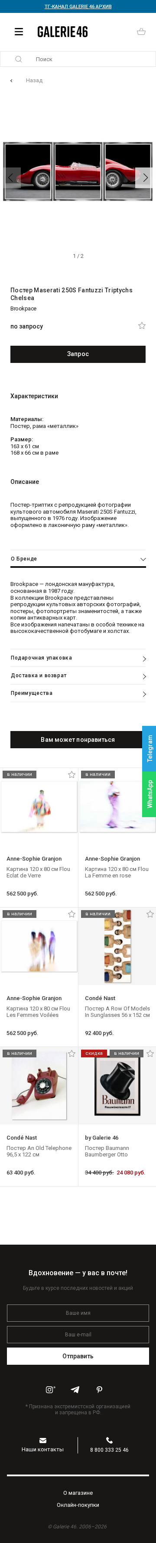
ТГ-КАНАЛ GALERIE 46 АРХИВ (78, 6)
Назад (34, 80)
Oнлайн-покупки (78, 1505)
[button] (145, 177)
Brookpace (23, 308)
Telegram (149, 748)
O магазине (78, 1493)
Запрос (78, 353)
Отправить (78, 1356)
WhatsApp (149, 794)
